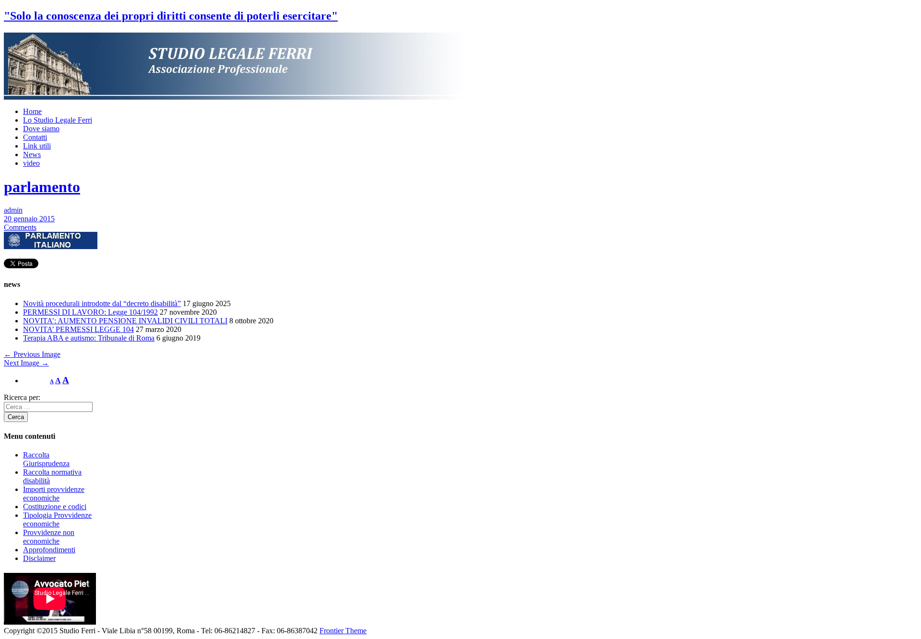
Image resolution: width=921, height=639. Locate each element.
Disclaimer (39, 558)
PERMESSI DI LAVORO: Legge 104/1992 (90, 312)
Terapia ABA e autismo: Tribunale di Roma (88, 338)
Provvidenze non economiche (48, 536)
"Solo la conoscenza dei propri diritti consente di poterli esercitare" (171, 16)
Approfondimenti (49, 550)
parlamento (42, 186)
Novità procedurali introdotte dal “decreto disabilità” (102, 303)
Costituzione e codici (54, 506)
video (31, 163)
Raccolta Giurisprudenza (46, 459)
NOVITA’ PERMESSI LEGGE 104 (78, 329)
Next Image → (26, 363)
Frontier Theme (342, 631)
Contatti (35, 137)
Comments (20, 227)
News (32, 154)
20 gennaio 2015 (29, 219)
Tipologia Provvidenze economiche (57, 519)
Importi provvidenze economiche (53, 493)
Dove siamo (41, 129)
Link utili (37, 146)
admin (13, 210)
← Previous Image (32, 354)
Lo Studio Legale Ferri (57, 120)
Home (32, 111)
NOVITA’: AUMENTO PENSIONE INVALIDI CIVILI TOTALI (125, 321)
